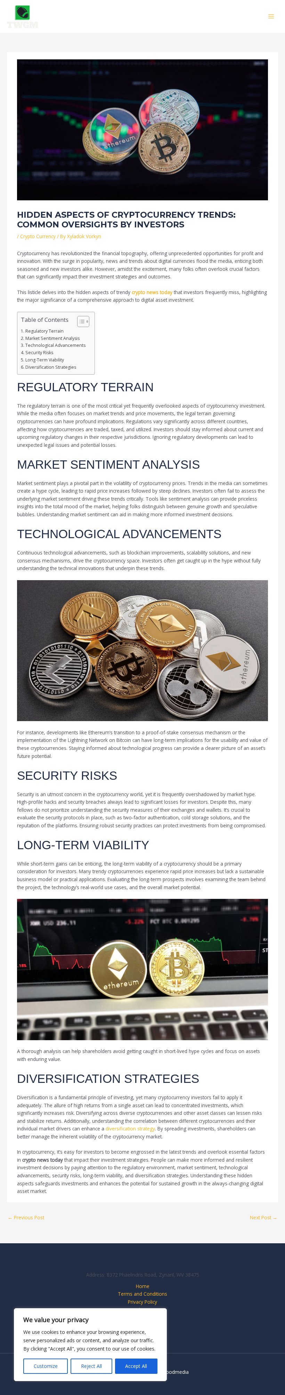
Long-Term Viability (44, 360)
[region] (90, 1344)
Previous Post (26, 1217)
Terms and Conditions (142, 1293)
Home (142, 1286)
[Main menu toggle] (271, 16)
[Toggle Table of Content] (80, 321)
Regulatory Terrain (44, 331)
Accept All (136, 1366)
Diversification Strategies (50, 367)
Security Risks (39, 353)
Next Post (263, 1217)
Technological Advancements (55, 345)
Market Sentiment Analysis (52, 338)
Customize (46, 1366)
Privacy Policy (142, 1301)
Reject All (91, 1366)
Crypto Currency (38, 236)
